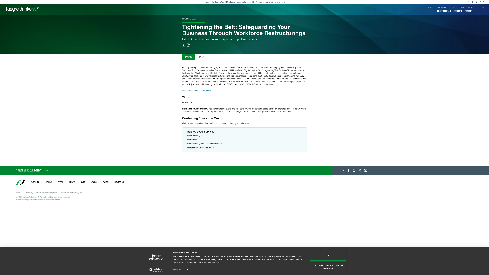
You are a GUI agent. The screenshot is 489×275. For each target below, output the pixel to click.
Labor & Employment (195, 135)
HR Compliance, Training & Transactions (203, 143)
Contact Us (19, 193)
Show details (179, 269)
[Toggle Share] (188, 45)
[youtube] (484, 2)
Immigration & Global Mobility (199, 148)
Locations (94, 182)
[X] (480, 2)
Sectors (60, 182)
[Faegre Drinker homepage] (22, 9)
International (192, 139)
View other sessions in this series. (196, 90)
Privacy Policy (29, 193)
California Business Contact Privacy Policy (71, 193)
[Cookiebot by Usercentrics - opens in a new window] (156, 270)
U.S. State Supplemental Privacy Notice (46, 193)
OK (328, 255)
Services (49, 182)
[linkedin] (468, 2)
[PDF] (183, 45)
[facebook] (472, 2)
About (83, 182)
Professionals (35, 182)
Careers (105, 182)
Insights (72, 182)
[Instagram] (476, 2)
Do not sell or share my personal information (328, 266)
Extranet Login (119, 182)
